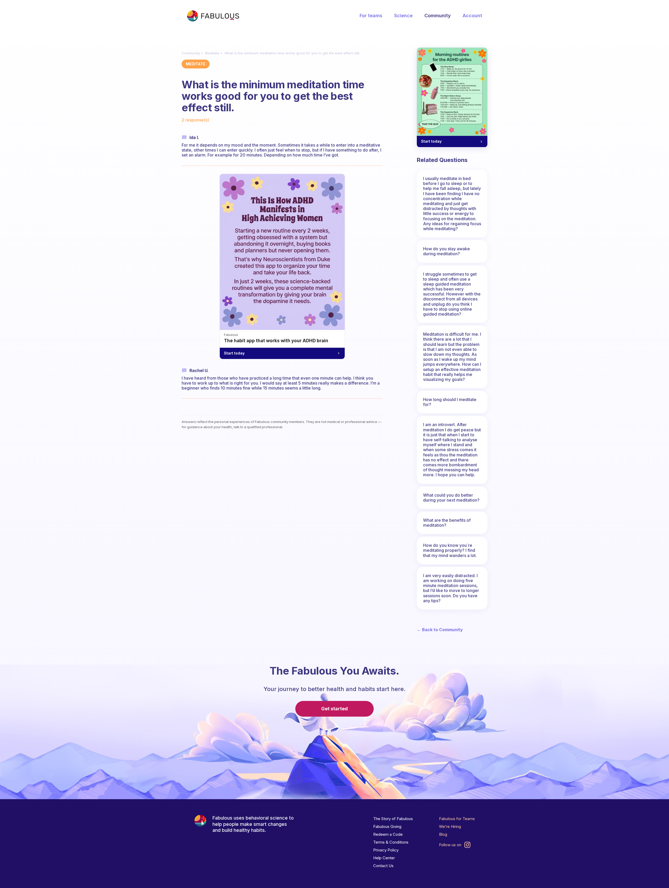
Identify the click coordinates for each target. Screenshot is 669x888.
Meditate (212, 53)
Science (403, 15)
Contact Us (383, 865)
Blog (443, 834)
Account (472, 15)
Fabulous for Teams (457, 818)
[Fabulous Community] (213, 15)
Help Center (384, 857)
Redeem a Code (388, 834)
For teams (371, 15)
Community (437, 15)
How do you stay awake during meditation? (446, 251)
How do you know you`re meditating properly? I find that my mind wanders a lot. (450, 550)
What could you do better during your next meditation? (451, 497)
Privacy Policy (386, 850)
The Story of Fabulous (393, 818)
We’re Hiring (450, 826)
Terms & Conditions (390, 842)
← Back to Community (440, 629)
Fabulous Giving (387, 826)
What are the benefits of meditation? (447, 523)
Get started (334, 708)
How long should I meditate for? (449, 402)
